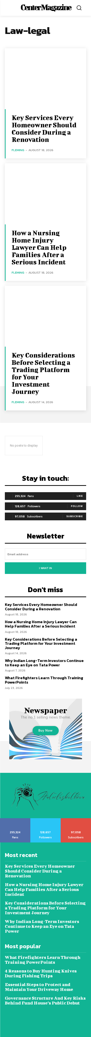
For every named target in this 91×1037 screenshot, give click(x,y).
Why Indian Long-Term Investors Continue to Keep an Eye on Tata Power (44, 663)
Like (80, 496)
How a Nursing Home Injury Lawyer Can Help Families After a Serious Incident (39, 247)
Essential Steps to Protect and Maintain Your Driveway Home (39, 987)
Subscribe (74, 516)
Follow (77, 506)
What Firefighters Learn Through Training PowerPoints (44, 680)
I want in (45, 568)
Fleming (18, 150)
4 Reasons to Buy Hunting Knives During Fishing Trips (41, 973)
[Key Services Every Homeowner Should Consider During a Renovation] (45, 78)
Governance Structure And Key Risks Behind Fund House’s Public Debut (45, 1000)
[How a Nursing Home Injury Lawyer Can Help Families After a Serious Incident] (45, 193)
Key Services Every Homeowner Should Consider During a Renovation (44, 128)
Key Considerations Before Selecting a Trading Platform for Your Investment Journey (43, 373)
